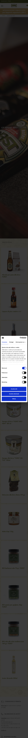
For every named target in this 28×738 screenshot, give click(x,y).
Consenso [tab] (4, 342)
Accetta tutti (14, 389)
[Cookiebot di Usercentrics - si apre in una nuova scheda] (20, 338)
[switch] (24, 373)
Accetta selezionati (14, 393)
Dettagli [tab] (11, 342)
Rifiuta (14, 398)
